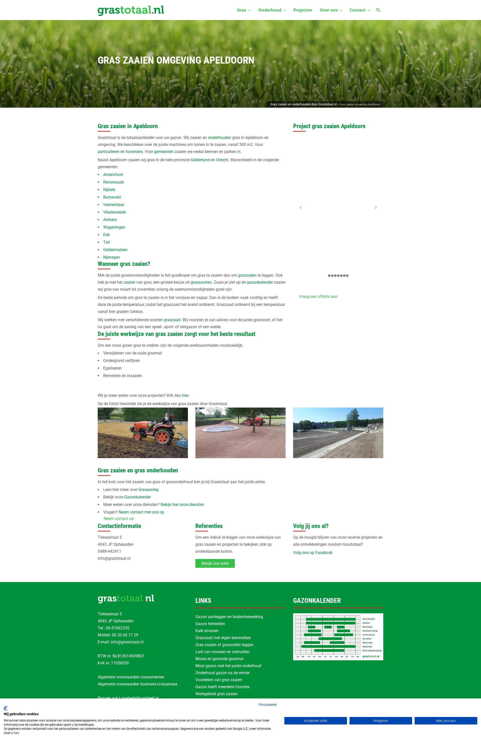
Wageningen (114, 227)
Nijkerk (109, 189)
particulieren (108, 151)
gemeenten (164, 151)
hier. (185, 395)
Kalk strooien (206, 630)
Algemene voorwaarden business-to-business (137, 684)
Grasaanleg (148, 489)
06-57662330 (118, 628)
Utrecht (222, 159)
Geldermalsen (115, 249)
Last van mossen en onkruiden (222, 651)
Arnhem (110, 219)
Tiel (106, 242)
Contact (358, 10)
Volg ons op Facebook (312, 552)
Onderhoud (269, 10)
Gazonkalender (137, 497)
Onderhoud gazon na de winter (222, 672)
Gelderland (200, 159)
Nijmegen (111, 257)
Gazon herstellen (210, 623)
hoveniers (134, 151)
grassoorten (201, 282)
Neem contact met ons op (141, 512)
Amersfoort (113, 174)
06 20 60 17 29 (125, 635)
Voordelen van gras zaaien (218, 679)
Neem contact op (119, 518)
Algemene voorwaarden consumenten (131, 677)
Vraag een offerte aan (318, 296)
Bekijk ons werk (215, 563)
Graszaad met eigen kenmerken (223, 637)
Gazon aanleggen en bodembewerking (229, 616)
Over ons (329, 10)
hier (16, 733)
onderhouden (219, 137)
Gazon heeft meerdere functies (222, 686)
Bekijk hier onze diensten (182, 504)
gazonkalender (260, 282)
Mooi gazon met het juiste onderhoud (228, 665)
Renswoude (113, 182)
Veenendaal (113, 204)
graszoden (247, 275)
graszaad (172, 319)
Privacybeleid (268, 704)
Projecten (302, 10)
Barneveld (112, 197)
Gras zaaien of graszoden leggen (224, 644)
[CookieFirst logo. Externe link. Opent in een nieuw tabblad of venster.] (6, 708)
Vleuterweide (114, 212)
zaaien (129, 282)
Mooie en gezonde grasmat (219, 658)
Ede (106, 234)
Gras (241, 10)
